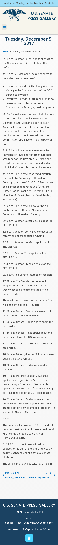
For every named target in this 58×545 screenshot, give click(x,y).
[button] (4, 27)
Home (6, 51)
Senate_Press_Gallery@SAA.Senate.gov (29, 522)
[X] (29, 538)
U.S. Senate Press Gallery (29, 505)
